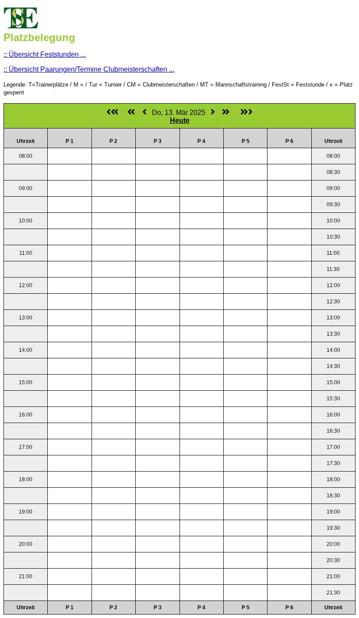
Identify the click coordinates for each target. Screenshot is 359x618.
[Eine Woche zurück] (131, 112)
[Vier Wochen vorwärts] (246, 112)
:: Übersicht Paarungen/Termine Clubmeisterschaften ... (89, 69)
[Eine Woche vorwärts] (226, 112)
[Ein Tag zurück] (144, 112)
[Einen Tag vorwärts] (213, 112)
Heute (180, 120)
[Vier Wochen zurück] (112, 112)
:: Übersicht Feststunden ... (45, 54)
